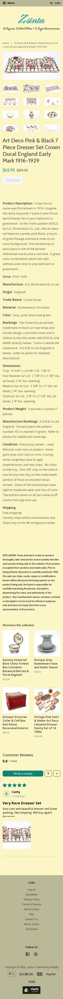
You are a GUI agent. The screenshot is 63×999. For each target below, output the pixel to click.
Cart (57, 3)
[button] (17, 835)
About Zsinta (31, 924)
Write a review (23, 773)
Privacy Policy (31, 899)
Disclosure (32, 929)
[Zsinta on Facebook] (28, 955)
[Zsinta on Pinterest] (36, 955)
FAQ (31, 914)
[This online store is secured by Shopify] (31, 993)
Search (32, 889)
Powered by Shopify (46, 967)
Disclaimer (32, 894)
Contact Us (31, 919)
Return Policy (31, 909)
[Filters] (48, 773)
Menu (11, 3)
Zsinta (30, 967)
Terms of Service (31, 904)
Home (6, 43)
